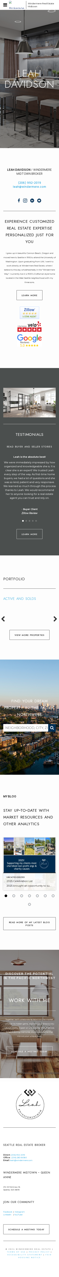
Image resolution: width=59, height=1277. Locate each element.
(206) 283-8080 (19, 1157)
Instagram (20, 1212)
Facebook (7, 1212)
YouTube (18, 1214)
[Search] (52, 728)
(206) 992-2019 (29, 183)
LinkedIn (7, 1214)
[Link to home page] (16, 5)
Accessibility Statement (24, 1255)
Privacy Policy (39, 1252)
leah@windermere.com (29, 187)
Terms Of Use (16, 1252)
